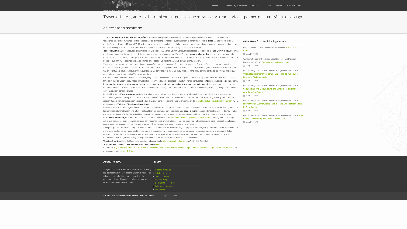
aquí (158, 144)
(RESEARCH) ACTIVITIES (236, 5)
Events (255, 5)
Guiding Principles (163, 170)
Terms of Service (162, 176)
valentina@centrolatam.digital (175, 141)
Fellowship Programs (164, 186)
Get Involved (294, 5)
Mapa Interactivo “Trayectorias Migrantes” (214, 101)
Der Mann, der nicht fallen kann (275, 62)
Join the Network (162, 173)
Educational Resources (165, 183)
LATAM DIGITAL (127, 151)
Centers (215, 5)
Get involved (160, 189)
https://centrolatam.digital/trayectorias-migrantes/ (191, 118)
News (279, 5)
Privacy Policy (161, 180)
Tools (268, 5)
